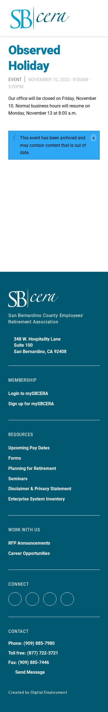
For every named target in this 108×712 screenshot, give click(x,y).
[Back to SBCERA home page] (39, 15)
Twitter (32, 599)
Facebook (15, 599)
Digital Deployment (49, 692)
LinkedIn (67, 599)
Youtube (49, 599)
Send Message (30, 672)
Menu (95, 18)
